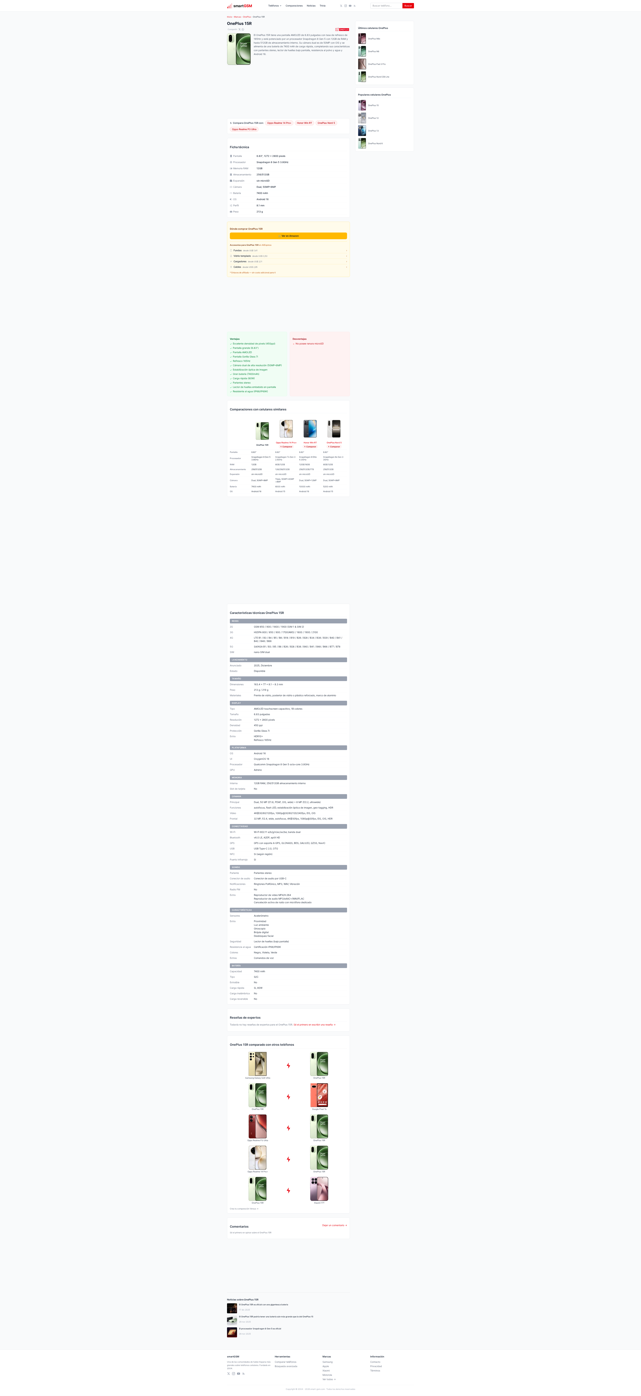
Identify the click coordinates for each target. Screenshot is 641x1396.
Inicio (229, 17)
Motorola (327, 1374)
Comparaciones (294, 5)
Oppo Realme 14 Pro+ (279, 122)
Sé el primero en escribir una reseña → (315, 1024)
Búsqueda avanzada (286, 1366)
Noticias (311, 5)
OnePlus (247, 17)
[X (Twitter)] (341, 6)
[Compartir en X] (239, 29)
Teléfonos (273, 5)
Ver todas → (329, 1379)
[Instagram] (345, 6)
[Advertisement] (288, 304)
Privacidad (376, 1366)
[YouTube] (350, 6)
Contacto (375, 1361)
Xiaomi (326, 1370)
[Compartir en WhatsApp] (243, 29)
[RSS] (354, 6)
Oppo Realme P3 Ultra (244, 129)
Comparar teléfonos (285, 1361)
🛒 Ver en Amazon (288, 235)
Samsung (328, 1361)
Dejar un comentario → (334, 1225)
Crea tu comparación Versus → (244, 1208)
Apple (326, 1366)
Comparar (287, 446)
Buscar (408, 5)
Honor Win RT (304, 122)
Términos (375, 1370)
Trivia (323, 5)
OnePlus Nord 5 (326, 122)
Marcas (237, 17)
